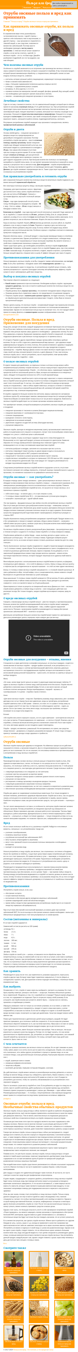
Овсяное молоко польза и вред (39, 1269)
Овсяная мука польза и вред (13, 1343)
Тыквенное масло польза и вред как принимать (64, 1344)
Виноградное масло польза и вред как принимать (64, 1319)
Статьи (50, 1350)
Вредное (37, 8)
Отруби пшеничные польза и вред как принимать (13, 1319)
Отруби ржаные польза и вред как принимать (64, 1294)
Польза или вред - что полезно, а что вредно (30, 1350)
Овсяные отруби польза (39, 1317)
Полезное (27, 8)
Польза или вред (39, 3)
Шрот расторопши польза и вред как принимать (14, 1270)
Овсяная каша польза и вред (64, 1269)
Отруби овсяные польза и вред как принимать (40, 21)
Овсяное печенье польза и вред (39, 1343)
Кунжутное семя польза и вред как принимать (39, 1294)
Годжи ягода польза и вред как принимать (13, 1294)
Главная (6, 21)
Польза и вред (49, 8)
